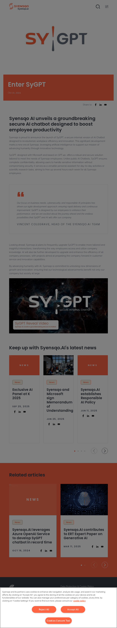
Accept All (73, 609)
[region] (58, 607)
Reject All (44, 609)
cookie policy (79, 601)
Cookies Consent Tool (58, 620)
